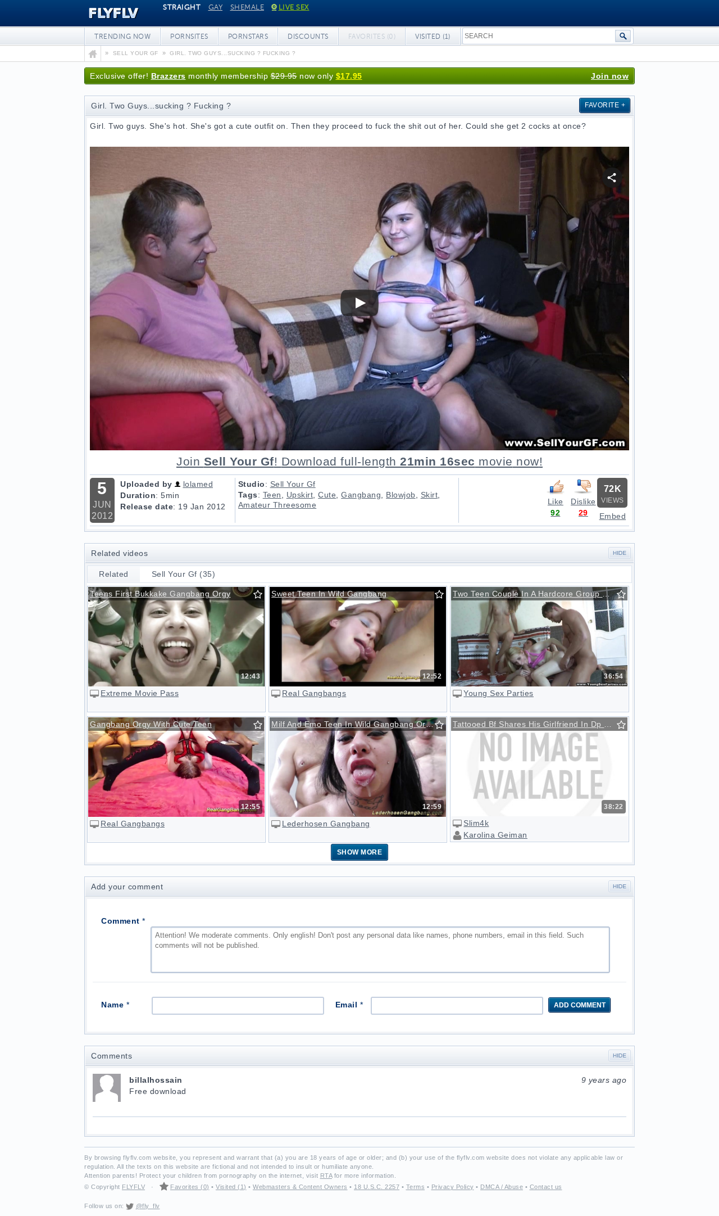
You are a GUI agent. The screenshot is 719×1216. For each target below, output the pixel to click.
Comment (123, 920)
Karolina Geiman (495, 834)
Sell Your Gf (293, 484)
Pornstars (248, 36)
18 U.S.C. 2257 (376, 1186)
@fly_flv (148, 1206)
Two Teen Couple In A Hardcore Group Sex (535, 593)
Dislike (583, 501)
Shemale (247, 7)
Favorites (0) (190, 1186)
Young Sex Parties (498, 693)
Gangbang (361, 494)
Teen (272, 494)
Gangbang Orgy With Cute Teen (151, 724)
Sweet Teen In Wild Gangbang (329, 593)
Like (555, 501)
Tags (248, 494)
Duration (138, 495)
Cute (327, 494)
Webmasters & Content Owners (300, 1186)
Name (115, 1004)
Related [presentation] (114, 573)
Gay (215, 7)
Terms (415, 1186)
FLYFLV (105, 13)
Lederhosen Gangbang (326, 823)
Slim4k (476, 823)
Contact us (546, 1186)
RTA (326, 1175)
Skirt (429, 494)
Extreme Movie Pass (140, 693)
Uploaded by (146, 484)
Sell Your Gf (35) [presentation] (184, 573)
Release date (146, 506)
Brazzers (168, 75)
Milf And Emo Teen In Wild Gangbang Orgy (353, 724)
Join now (610, 75)
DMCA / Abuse (501, 1186)
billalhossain (377, 1079)
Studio (251, 484)
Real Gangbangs (314, 693)
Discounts (308, 36)
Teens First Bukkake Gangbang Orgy (160, 593)
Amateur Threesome (277, 504)
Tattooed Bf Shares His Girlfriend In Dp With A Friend (540, 724)
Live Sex (294, 7)
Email (349, 1004)
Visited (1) (432, 36)
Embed (612, 516)
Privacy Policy (452, 1186)
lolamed (198, 484)
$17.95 (349, 75)
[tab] (114, 574)
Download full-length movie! (359, 461)
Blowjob (401, 494)
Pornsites (189, 36)
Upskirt (299, 494)
